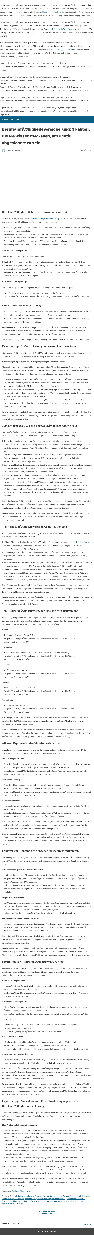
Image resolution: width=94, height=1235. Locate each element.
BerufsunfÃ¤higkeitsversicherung (45, 218)
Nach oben (88, 1224)
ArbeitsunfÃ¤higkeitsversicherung (48, 1196)
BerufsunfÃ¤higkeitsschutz (13, 1199)
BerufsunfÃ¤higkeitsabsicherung (76, 1196)
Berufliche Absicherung (21, 1191)
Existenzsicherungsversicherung (44, 1201)
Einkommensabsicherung (77, 1199)
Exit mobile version (47, 1231)
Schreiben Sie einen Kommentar (47, 1212)
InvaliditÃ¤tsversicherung (68, 1201)
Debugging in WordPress (52, 12)
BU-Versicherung (83, 542)
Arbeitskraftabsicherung (24, 1196)
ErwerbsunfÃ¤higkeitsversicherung (16, 1201)
